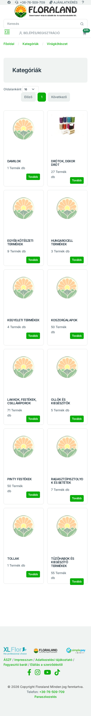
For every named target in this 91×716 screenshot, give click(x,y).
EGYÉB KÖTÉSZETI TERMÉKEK (20, 242)
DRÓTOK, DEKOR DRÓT (63, 163)
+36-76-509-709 (32, 2)
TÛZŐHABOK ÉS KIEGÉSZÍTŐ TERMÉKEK (62, 562)
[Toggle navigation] (7, 31)
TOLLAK (13, 558)
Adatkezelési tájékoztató (53, 660)
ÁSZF (7, 660)
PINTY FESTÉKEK (19, 479)
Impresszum (23, 660)
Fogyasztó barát (15, 664)
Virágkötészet (57, 44)
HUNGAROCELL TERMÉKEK (62, 242)
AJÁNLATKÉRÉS (65, 2)
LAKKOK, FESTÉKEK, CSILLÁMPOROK (21, 401)
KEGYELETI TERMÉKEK (23, 320)
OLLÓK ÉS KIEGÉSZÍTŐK (60, 401)
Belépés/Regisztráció (41, 33)
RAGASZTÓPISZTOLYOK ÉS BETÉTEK (67, 481)
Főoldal (9, 44)
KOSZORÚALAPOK (64, 320)
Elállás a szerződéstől (46, 664)
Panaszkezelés (45, 697)
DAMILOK (14, 161)
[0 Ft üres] (84, 33)
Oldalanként (12, 89)
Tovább (33, 176)
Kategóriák (31, 44)
